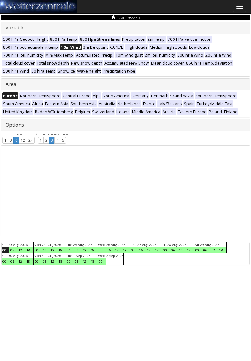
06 (12, 250)
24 (30, 140)
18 (28, 250)
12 (23, 140)
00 (4, 250)
